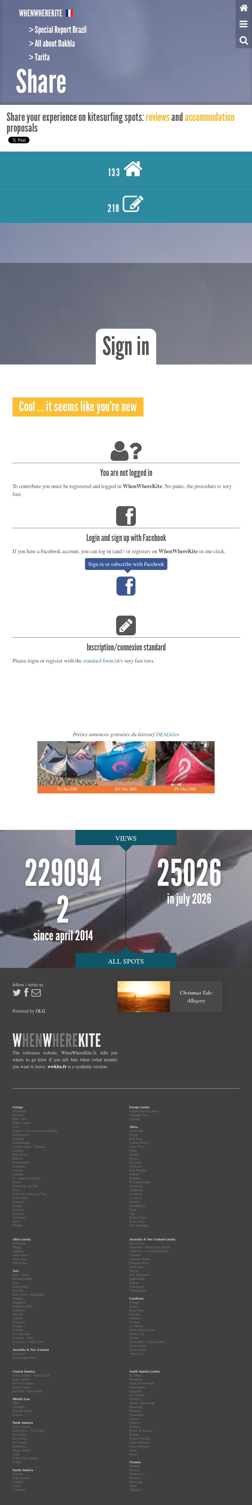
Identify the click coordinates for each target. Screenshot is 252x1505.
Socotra (17, 1415)
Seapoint (18, 1213)
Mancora (134, 1399)
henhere (56, 1041)
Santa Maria (20, 1255)
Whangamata (137, 1290)
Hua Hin (18, 1290)
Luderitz (134, 1202)
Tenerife (17, 1225)
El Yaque (135, 1375)
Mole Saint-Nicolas (142, 1330)
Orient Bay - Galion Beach (146, 1342)
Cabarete (134, 1318)
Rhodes (17, 1206)
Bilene (133, 1135)
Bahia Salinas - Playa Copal (31, 1375)
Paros (16, 1190)
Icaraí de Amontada (141, 1383)
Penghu (17, 1326)
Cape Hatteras (21, 1426)
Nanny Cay (136, 1334)
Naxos (16, 1182)
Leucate (17, 1170)
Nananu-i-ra (136, 1474)
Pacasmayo (136, 1415)
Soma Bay (19, 1259)
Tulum (16, 1462)
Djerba (133, 1158)
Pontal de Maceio (140, 1430)
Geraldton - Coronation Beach (149, 1251)
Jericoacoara (137, 1387)
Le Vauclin (136, 1326)
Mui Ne (17, 1314)
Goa (15, 1282)
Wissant (134, 1119)
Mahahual (18, 1446)
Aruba (133, 1306)
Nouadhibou (137, 1206)
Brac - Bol (19, 1119)
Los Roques (137, 1395)
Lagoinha (135, 1391)
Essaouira (135, 1166)
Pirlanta (17, 1330)
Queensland (136, 1279)
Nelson (133, 1271)
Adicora (17, 1474)
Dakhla (133, 1154)
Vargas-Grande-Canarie (144, 1111)
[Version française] (69, 14)
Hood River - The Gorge (28, 1430)
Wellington (136, 1286)
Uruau (133, 1454)
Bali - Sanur (20, 1275)
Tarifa (16, 1221)
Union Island (137, 1350)
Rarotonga (136, 1482)
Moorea (134, 1470)
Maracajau (135, 1407)
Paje (132, 1213)
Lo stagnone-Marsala (26, 1178)
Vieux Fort (136, 1353)
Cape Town (136, 1146)
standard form (98, 660)
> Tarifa (39, 57)
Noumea (134, 1478)
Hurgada (134, 1178)
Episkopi (18, 1139)
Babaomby (136, 1131)
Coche (16, 1486)
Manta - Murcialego (142, 1403)
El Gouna (135, 1162)
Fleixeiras (135, 1379)
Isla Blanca (19, 1434)
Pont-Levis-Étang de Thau (29, 1194)
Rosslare (18, 1209)
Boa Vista (135, 1139)
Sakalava (18, 1251)
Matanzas (135, 1411)
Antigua (134, 1302)
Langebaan (136, 1190)
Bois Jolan (136, 1310)
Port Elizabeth (138, 1225)
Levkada (17, 1174)
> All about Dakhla (52, 43)
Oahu (15, 1454)
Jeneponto (19, 1302)
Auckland (18, 1353)
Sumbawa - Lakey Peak (27, 1342)
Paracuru (134, 1422)
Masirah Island (22, 1411)
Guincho (18, 1150)
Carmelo (18, 1482)
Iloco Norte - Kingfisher (28, 1294)
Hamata (134, 1174)
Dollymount (20, 1135)
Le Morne (135, 1198)
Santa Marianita (139, 1442)
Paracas (134, 1419)
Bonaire (134, 1314)
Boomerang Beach (24, 1357)
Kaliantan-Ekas (22, 1306)
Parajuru (134, 1426)
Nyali (132, 1209)
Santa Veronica (139, 1446)
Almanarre (19, 1111)
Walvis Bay (20, 1263)
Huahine (134, 1466)
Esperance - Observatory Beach (149, 1247)
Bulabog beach (22, 1279)
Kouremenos (20, 1162)
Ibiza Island (20, 1154)
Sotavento (19, 1217)
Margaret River (139, 1263)
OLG (40, 1011)
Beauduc (18, 1115)
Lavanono (135, 1194)
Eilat (15, 1403)
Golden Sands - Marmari (28, 1146)
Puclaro (134, 1434)
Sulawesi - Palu (22, 1338)
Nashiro (17, 1318)
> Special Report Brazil (58, 29)
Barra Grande (21, 1478)
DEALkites (167, 734)
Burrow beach (21, 1123)
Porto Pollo (20, 1198)
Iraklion (17, 1158)
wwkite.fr (57, 1066)
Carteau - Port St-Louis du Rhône (34, 1131)
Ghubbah (18, 1407)
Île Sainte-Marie (139, 1182)
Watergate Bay (138, 1115)
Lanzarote (18, 1166)
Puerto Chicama (139, 1438)
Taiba (132, 1450)
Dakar (133, 1150)
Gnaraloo (135, 1255)
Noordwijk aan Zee (24, 1186)
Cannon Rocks (139, 1142)
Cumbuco (18, 1490)
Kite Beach (19, 1438)
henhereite (40, 13)
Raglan (133, 1282)
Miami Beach (21, 1450)
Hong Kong (20, 1286)
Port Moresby (21, 1334)
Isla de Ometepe (22, 1383)
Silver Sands (137, 1346)
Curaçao (134, 1322)
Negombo (18, 1322)
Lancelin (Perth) (139, 1259)
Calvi (16, 1127)
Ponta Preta (136, 1221)
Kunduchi (135, 1186)
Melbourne (136, 1267)
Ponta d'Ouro (138, 1217)
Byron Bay (136, 1243)
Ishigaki (17, 1298)
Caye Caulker (21, 1379)
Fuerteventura (21, 1142)
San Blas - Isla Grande (27, 1391)
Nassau (133, 1338)
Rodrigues (19, 1243)
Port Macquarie (139, 1275)
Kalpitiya (18, 1310)
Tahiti (133, 1486)
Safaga (16, 1247)
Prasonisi (18, 1202)
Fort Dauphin (138, 1170)
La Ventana (19, 1442)
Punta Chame (21, 1387)
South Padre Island (24, 1458)
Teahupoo (135, 1490)
